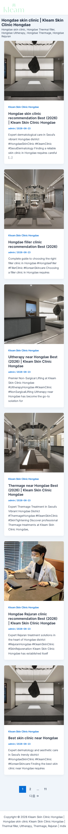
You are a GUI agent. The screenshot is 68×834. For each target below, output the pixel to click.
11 (45, 789)
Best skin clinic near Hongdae (33, 738)
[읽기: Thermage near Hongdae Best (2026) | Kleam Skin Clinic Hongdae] (34, 442)
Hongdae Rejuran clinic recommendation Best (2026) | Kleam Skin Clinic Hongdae (32, 618)
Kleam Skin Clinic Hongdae (23, 107)
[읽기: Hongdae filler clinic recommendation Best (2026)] (34, 199)
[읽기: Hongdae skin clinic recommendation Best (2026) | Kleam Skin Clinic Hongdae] (34, 70)
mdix (63, 826)
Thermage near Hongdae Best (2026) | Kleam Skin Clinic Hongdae (33, 489)
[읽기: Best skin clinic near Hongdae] (34, 695)
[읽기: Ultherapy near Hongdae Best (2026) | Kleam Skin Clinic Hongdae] (34, 314)
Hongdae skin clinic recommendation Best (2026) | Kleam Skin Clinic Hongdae (32, 117)
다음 (34, 796)
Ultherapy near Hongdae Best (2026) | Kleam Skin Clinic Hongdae (32, 361)
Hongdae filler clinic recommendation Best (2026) (32, 244)
